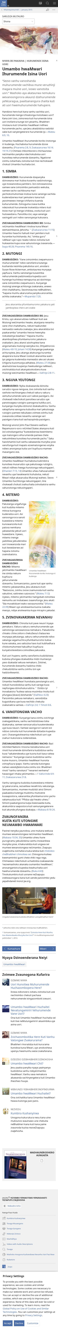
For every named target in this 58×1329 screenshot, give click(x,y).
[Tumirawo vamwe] (47, 10)
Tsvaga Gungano (11, 1228)
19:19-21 (6, 150)
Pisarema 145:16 (23, 246)
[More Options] (53, 10)
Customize (32, 1323)
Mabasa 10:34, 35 (12, 837)
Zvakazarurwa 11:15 (43, 229)
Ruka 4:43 (37, 871)
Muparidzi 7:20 (33, 296)
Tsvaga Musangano (12, 1223)
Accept (7, 1323)
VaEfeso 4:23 (41, 694)
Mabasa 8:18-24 (46, 809)
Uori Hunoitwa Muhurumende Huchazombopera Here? (30, 986)
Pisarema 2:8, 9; (22, 147)
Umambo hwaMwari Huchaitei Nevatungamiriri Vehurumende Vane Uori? (31, 1010)
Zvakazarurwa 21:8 (15, 777)
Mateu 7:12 (43, 593)
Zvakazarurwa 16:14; (42, 147)
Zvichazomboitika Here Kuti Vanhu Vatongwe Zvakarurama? (33, 1038)
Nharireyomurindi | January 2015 (18, 9)
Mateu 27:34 (43, 362)
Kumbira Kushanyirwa (25, 1113)
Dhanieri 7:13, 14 (12, 470)
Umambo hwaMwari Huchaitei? (31, 1093)
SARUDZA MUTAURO (13, 16)
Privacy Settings (33, 1315)
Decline (19, 1323)
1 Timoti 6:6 (44, 704)
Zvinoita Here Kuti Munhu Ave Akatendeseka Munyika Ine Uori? (27, 933)
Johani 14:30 (24, 349)
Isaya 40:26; (8, 246)
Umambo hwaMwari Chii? (27, 1063)
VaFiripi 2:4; (32, 704)
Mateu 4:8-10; (10, 349)
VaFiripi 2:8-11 (47, 372)
